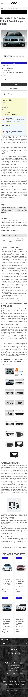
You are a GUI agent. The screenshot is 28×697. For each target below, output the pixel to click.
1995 (16, 240)
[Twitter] (8, 94)
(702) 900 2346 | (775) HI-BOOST (15, 673)
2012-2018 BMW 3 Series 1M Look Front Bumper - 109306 (20, 582)
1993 (19, 239)
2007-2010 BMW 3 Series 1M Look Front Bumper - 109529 (20, 622)
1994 (22, 239)
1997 (22, 240)
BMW (4, 240)
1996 (19, 240)
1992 (16, 239)
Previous (2, 56)
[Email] (4, 94)
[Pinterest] (11, 94)
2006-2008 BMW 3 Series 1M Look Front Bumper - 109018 (6, 622)
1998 (16, 242)
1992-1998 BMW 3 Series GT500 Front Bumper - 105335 (7, 581)
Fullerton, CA (9, 132)
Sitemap (14, 693)
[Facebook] (2, 94)
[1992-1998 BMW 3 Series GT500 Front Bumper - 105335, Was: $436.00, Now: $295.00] (7, 567)
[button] (19, 72)
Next (26, 56)
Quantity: (3, 76)
